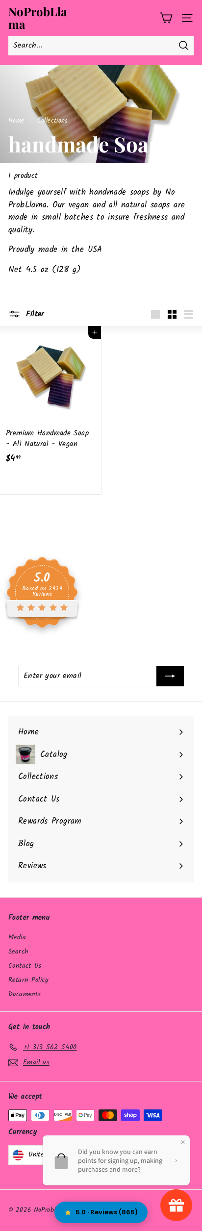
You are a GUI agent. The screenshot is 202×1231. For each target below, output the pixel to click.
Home (16, 121)
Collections (52, 121)
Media (17, 937)
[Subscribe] (170, 676)
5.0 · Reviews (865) (107, 1212)
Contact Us (25, 965)
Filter (33, 314)
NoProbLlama (37, 17)
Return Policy (28, 980)
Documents (24, 994)
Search (18, 951)
